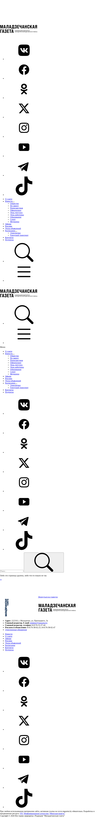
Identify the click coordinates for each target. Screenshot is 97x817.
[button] (24, 261)
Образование (15, 217)
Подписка (9, 240)
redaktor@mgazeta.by (38, 623)
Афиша (8, 224)
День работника (17, 215)
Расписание (10, 231)
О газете (8, 199)
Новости (9, 201)
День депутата (16, 213)
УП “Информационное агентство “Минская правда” (42, 813)
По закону (14, 206)
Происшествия (16, 208)
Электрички (15, 233)
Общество (14, 203)
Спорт (13, 219)
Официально (15, 210)
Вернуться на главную (48, 597)
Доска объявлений (13, 228)
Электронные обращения (16, 630)
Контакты (9, 237)
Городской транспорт (19, 235)
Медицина (14, 222)
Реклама (8, 226)
